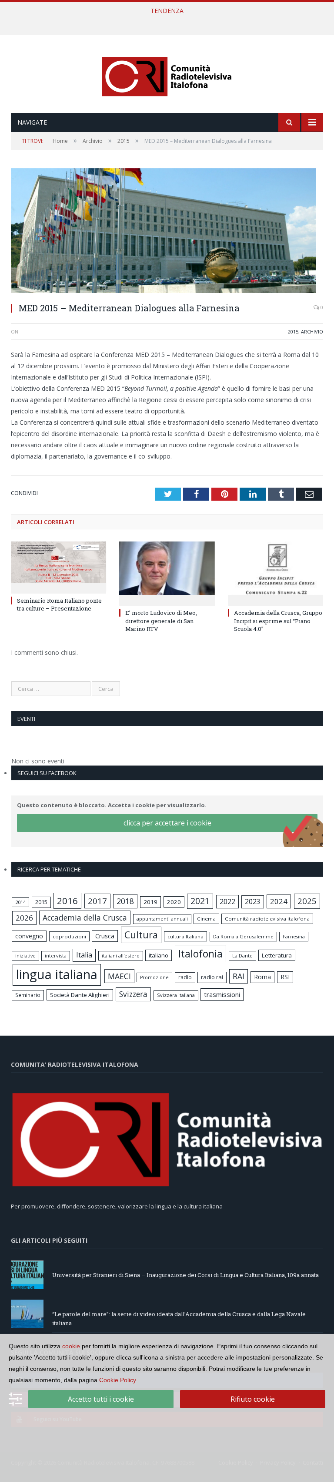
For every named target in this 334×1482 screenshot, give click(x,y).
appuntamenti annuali (162, 918)
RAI (238, 976)
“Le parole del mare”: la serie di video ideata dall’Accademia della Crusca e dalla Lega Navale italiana (165, 20)
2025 (307, 901)
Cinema (206, 918)
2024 (278, 901)
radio (185, 977)
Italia (84, 955)
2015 (293, 331)
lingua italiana (56, 974)
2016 (67, 900)
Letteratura (277, 955)
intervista (56, 955)
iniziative (25, 956)
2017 (97, 900)
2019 (150, 902)
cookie (71, 1346)
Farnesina (294, 937)
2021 (200, 901)
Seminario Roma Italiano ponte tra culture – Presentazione (59, 604)
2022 (227, 901)
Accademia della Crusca (85, 917)
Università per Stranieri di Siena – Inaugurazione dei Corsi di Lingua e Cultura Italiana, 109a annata (185, 1275)
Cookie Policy (117, 1379)
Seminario (27, 994)
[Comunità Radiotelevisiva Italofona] (167, 75)
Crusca (104, 936)
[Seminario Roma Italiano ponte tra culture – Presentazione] (58, 566)
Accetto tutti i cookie (101, 1399)
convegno (29, 936)
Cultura (141, 934)
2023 (253, 901)
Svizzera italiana (176, 995)
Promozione (154, 977)
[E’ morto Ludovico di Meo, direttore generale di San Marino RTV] (166, 572)
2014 (20, 902)
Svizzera (133, 994)
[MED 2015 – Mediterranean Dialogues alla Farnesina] (167, 231)
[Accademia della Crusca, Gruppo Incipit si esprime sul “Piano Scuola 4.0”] (275, 572)
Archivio (312, 331)
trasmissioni (222, 994)
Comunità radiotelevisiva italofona (267, 918)
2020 (174, 902)
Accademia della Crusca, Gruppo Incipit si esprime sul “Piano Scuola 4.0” (278, 620)
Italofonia (200, 953)
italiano (158, 955)
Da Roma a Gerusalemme (243, 936)
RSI (285, 977)
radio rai (212, 977)
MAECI (119, 976)
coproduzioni (69, 936)
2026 (24, 918)
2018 (125, 901)
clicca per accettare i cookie (167, 823)
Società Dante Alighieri (80, 995)
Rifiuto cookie (252, 1399)
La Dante (242, 955)
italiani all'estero (121, 955)
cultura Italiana (185, 936)
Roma (262, 977)
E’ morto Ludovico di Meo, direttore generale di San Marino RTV (161, 620)
